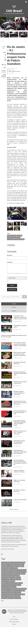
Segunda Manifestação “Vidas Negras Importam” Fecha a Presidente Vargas (20, 423)
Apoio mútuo (18, 579)
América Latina (10, 571)
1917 (18, 562)
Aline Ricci (23, 570)
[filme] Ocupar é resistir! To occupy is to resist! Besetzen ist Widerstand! (20, 354)
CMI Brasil (14, 11)
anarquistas (22, 573)
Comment (10, 262)
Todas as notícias (14, 509)
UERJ (8, 235)
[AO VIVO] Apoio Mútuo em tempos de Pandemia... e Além (20, 412)
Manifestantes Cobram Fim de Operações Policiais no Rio (19, 442)
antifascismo (5, 577)
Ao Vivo (11, 579)
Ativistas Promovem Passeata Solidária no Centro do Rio (19, 393)
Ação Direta (17, 566)
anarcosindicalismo (6, 573)
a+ (5, 67)
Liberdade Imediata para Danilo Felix (20, 363)
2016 (24, 562)
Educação (9, 71)
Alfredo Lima (17, 570)
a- (3, 67)
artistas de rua (5, 586)
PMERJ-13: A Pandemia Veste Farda (19, 481)
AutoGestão (18, 598)
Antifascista (12, 577)
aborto (22, 564)
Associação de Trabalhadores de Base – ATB (12, 590)
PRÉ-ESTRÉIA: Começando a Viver (20, 326)
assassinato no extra (7, 588)
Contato (14, 624)
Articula (20, 583)
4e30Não (3, 564)
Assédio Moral (22, 588)
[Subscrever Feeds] (14, 554)
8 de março (16, 564)
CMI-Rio (18, 237)
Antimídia (18, 577)
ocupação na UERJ (22, 195)
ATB (24, 590)
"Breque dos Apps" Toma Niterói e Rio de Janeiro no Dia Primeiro (20, 403)
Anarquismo (15, 573)
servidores (13, 235)
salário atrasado (11, 237)
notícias (17, 303)
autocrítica (4, 598)
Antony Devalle (5, 579)
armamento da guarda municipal (9, 583)
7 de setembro (9, 564)
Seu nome (9, 255)
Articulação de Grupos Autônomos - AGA (11, 585)
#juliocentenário (6, 562)
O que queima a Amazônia (20, 499)
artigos (14, 307)
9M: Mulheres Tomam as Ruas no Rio (20, 490)
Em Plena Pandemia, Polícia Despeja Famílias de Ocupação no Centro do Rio (20, 462)
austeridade (17, 596)
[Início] (14, 6)
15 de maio (13, 562)
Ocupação (19, 235)
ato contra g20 (17, 592)
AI (16, 568)
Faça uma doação (14, 619)
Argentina (12, 581)
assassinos (15, 588)
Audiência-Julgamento (15, 594)
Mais (2, 600)
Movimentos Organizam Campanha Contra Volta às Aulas (20, 373)
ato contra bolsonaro (7, 592)
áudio (23, 594)
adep (22, 566)
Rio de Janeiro (10, 239)
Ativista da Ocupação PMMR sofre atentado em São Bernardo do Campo (13, 336)
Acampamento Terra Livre (8, 566)
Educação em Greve (19, 239)
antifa (17, 575)
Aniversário (4, 575)
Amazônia (4, 571)
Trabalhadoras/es (16, 71)
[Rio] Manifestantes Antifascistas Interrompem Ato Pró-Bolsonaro (20, 452)
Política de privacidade (14, 621)
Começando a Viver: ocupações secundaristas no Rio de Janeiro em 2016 (20, 317)
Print (5, 64)
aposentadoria (5, 581)
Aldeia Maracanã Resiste (7, 570)
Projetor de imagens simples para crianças (19, 471)
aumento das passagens (7, 596)
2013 (21, 562)
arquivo (14, 310)
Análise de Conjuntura (20, 571)
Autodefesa (11, 598)
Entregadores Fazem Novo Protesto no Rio (20, 382)
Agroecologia (5, 568)
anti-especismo (11, 575)
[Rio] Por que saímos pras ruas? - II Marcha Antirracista (20, 432)
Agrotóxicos (12, 568)
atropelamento (5, 594)
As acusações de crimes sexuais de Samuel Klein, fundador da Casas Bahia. (20, 344)
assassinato (13, 586)
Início (14, 616)
